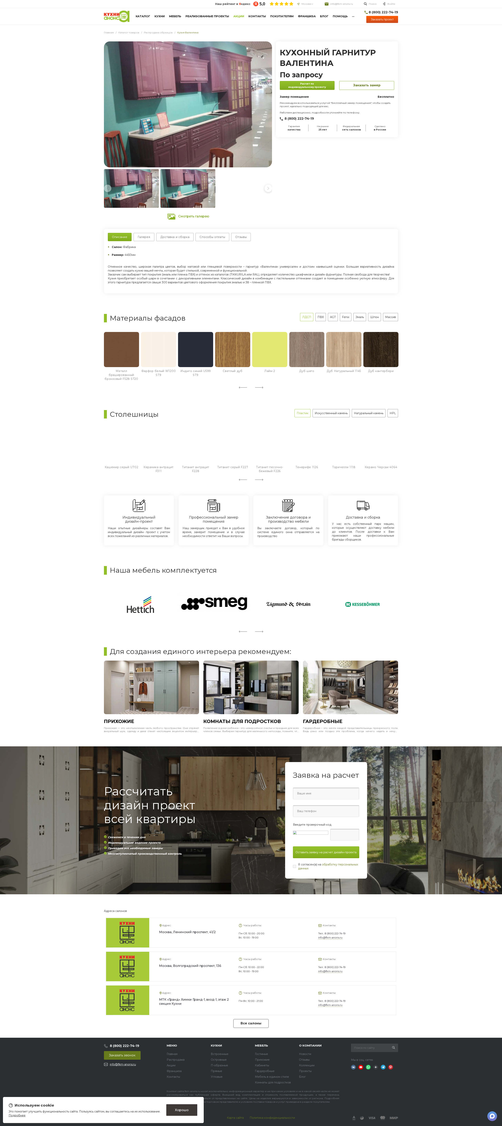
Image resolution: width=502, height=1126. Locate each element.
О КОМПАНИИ (310, 1045)
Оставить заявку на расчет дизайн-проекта (326, 852)
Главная (172, 1054)
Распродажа (176, 1059)
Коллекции (307, 1065)
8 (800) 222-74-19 (299, 118)
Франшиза (174, 1071)
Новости (305, 1054)
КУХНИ (216, 1045)
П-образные (219, 1065)
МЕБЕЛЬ (261, 1045)
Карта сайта (235, 1118)
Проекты (305, 1071)
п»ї (116, 16)
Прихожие (262, 1059)
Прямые (216, 1071)
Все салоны (251, 1023)
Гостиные (261, 1054)
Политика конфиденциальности (272, 1118)
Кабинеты (262, 1065)
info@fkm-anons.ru (341, 3)
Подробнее (17, 1115)
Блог (302, 1077)
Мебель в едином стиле (272, 1077)
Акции (171, 1065)
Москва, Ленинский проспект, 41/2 (187, 932)
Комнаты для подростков (273, 1082)
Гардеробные (265, 1071)
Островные (219, 1059)
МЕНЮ (172, 1045)
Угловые (217, 1077)
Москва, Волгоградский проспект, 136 (190, 966)
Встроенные (219, 1054)
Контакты (173, 1077)
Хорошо (182, 1110)
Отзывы (304, 1059)
